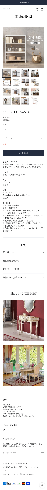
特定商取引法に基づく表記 (12, 467)
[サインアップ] (42, 452)
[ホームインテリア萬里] (23, 16)
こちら (18, 416)
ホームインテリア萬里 (15, 474)
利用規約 (6, 463)
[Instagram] (4, 430)
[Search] (9, 9)
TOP (4, 471)
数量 (4, 124)
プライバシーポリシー (32, 467)
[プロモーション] (23, 320)
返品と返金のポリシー (19, 463)
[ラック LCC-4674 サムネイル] (7, 73)
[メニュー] (4, 9)
